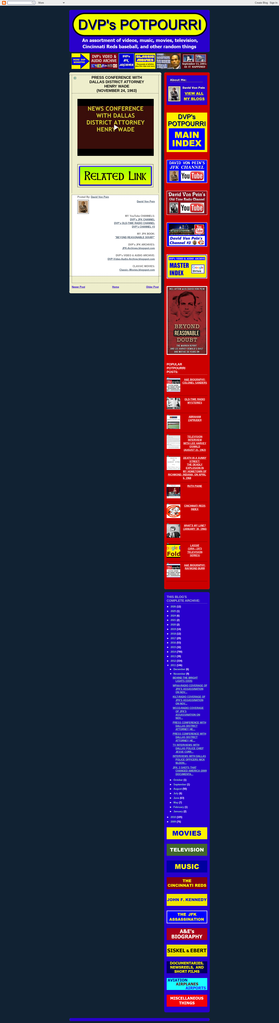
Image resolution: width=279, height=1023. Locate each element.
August (178, 789)
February (179, 807)
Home (115, 287)
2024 (174, 615)
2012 (174, 661)
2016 (174, 642)
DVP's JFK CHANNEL (142, 219)
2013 (174, 656)
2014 (174, 652)
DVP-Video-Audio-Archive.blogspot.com (131, 259)
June (176, 798)
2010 (174, 817)
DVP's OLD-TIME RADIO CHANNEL (134, 223)
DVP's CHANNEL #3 (143, 227)
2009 (174, 821)
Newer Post (78, 287)
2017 (174, 638)
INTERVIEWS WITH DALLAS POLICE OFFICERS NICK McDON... (189, 759)
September (180, 784)
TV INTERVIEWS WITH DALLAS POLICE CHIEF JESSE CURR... (188, 748)
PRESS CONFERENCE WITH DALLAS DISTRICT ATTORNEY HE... (189, 726)
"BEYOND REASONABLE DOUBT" (135, 237)
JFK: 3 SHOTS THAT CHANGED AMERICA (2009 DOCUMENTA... (190, 771)
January (178, 811)
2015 (174, 647)
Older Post (152, 287)
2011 (174, 665)
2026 (174, 606)
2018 (174, 634)
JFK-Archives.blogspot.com (138, 248)
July (176, 793)
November (179, 674)
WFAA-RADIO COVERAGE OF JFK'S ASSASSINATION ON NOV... (190, 689)
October (178, 780)
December (179, 669)
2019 (174, 629)
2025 (174, 611)
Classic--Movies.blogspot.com (137, 270)
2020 (174, 624)
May (176, 802)
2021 (174, 620)
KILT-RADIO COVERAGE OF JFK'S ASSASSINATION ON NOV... (189, 700)
